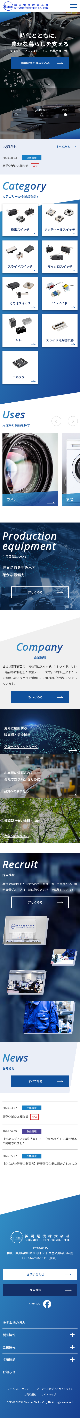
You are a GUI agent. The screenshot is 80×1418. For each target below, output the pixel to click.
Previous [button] (56, 421)
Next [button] (73, 421)
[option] (30, 469)
